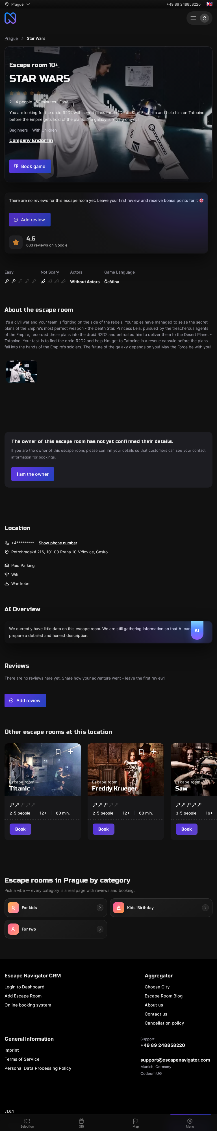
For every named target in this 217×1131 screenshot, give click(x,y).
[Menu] (199, 18)
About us (154, 1005)
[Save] (58, 751)
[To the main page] (10, 18)
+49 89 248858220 (183, 4)
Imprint (12, 1050)
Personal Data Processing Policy (38, 1068)
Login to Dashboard (24, 987)
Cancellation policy (164, 1023)
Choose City (157, 987)
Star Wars (36, 38)
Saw (181, 788)
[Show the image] (22, 372)
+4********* (22, 542)
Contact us (156, 1014)
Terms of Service (22, 1059)
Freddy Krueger (114, 788)
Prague (11, 38)
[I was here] (70, 751)
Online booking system (28, 1005)
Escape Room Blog (164, 996)
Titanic (19, 788)
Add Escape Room (23, 996)
